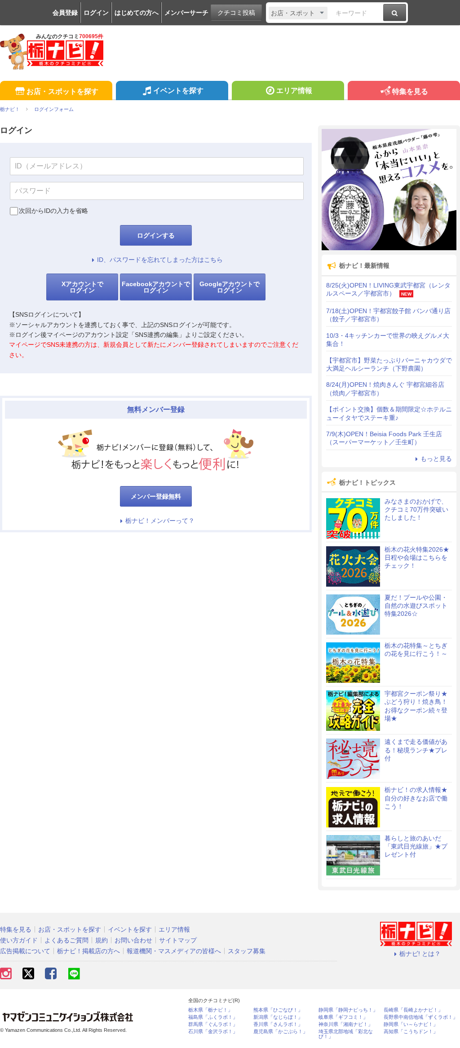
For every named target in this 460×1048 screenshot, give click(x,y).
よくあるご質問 (66, 940)
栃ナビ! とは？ (420, 953)
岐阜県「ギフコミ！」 (343, 1017)
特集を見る (410, 91)
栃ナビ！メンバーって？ (160, 520)
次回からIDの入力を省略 (53, 210)
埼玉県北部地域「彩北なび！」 (345, 1034)
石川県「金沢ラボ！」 (213, 1031)
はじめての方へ (137, 12)
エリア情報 (294, 90)
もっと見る (436, 458)
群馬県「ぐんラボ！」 (213, 1024)
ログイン (96, 12)
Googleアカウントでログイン (229, 287)
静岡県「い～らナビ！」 (411, 1024)
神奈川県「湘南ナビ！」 (345, 1024)
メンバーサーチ (186, 12)
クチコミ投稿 (236, 12)
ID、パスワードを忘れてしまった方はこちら (160, 259)
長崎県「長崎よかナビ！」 (413, 1010)
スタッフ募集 (246, 951)
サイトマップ (178, 940)
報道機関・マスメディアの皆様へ (174, 951)
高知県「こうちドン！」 (411, 1031)
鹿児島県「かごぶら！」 (280, 1031)
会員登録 (65, 12)
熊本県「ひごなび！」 (278, 1010)
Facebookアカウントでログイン (156, 287)
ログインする (156, 235)
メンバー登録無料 (156, 496)
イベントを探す (178, 90)
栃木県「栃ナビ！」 (210, 1010)
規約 (101, 940)
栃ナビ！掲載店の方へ (88, 951)
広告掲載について (25, 951)
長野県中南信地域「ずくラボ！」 (421, 1017)
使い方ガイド (19, 940)
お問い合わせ (133, 940)
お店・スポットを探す (62, 91)
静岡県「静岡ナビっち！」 (348, 1010)
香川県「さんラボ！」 (278, 1024)
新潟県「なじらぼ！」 (278, 1017)
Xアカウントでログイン (82, 287)
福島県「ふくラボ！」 (213, 1017)
